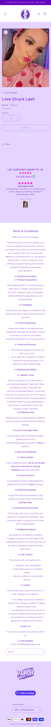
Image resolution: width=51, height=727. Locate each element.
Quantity (5, 113)
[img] (25, 173)
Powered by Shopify (34, 724)
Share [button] (7, 144)
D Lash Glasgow (21, 724)
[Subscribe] (43, 652)
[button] (5, 14)
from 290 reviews (24, 177)
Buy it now (25, 135)
